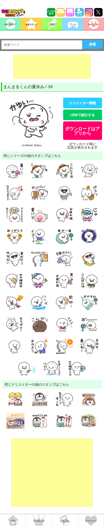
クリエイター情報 (82, 103)
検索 (92, 44)
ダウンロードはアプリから (82, 131)
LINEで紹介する (82, 114)
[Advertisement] (52, 66)
